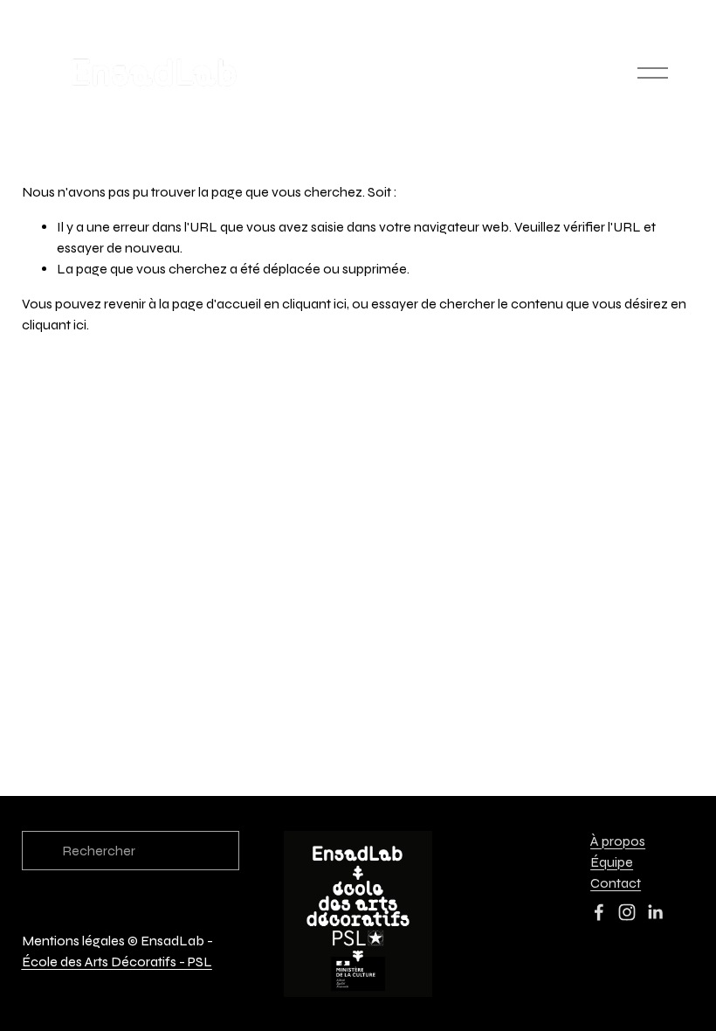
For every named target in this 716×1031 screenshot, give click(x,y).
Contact (615, 883)
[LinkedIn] (655, 912)
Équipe (611, 862)
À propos (617, 841)
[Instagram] (627, 912)
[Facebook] (599, 912)
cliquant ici (314, 303)
